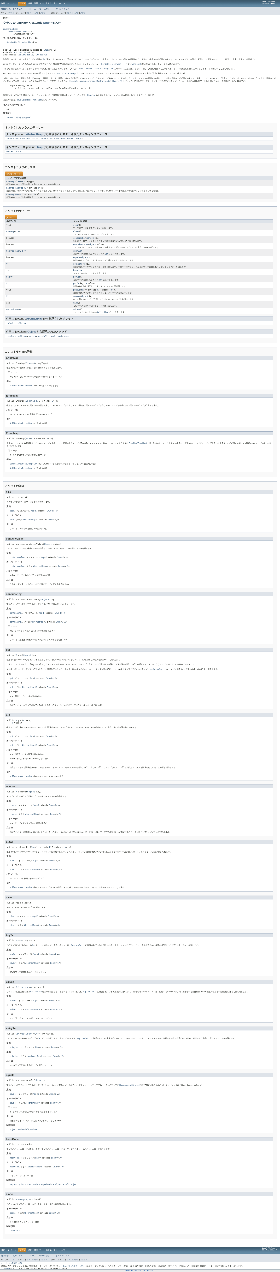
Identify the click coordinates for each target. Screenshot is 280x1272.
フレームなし (44, 9)
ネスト (11, 13)
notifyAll (43, 336)
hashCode (77, 270)
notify (32, 336)
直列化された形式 (23, 117)
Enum (47, 22)
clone (76, 231)
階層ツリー (39, 3)
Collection (12, 309)
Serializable (11, 42)
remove (76, 296)
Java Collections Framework (29, 100)
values (76, 309)
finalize (11, 336)
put (75, 283)
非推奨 (49, 3)
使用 (30, 3)
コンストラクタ (32, 13)
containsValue (80, 244)
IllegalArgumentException (23, 464)
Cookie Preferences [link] (132, 1271)
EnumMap (10, 181)
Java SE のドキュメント (74, 1266)
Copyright (5, 1269)
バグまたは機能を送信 (11, 1263)
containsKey (79, 238)
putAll (76, 290)
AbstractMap (21, 52)
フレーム (32, 9)
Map (30, 42)
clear (76, 225)
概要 (3, 3)
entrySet (77, 251)
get (75, 264)
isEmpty (10, 323)
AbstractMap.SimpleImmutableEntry (59, 138)
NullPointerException (21, 386)
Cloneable (22, 42)
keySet (76, 277)
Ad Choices (148, 1271)
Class (18, 181)
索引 (55, 3)
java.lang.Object (10, 29)
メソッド (43, 13)
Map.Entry (11, 151)
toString (21, 323)
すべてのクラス (62, 9)
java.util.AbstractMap (17, 31)
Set (8, 251)
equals (76, 257)
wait (53, 336)
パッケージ (12, 3)
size (75, 303)
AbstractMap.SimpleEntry (19, 138)
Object (90, 238)
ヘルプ (62, 3)
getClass (22, 336)
